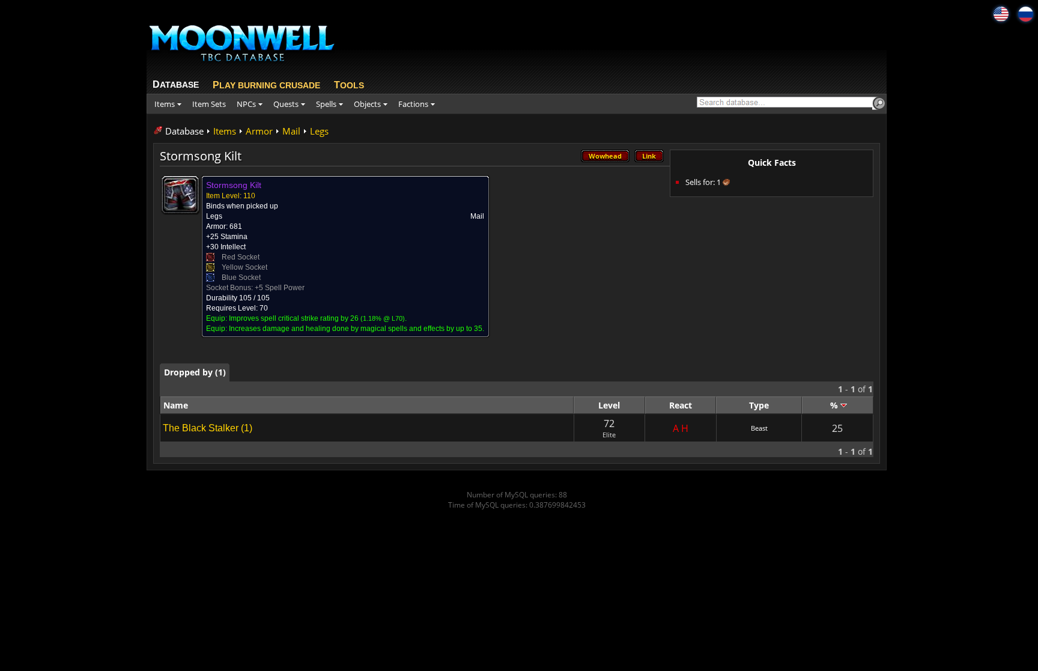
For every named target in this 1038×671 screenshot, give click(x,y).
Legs (319, 131)
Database (184, 131)
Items (224, 131)
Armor (259, 131)
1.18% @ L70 (382, 318)
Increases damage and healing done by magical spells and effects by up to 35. (356, 328)
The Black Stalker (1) (207, 428)
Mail (291, 131)
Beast (759, 428)
